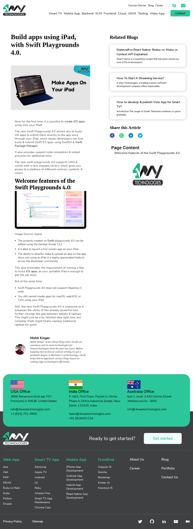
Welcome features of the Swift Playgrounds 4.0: (147, 153)
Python (7, 498)
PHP (6, 477)
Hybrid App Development (74, 486)
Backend (88, 13)
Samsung (40, 467)
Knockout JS (105, 488)
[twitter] (140, 135)
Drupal (7, 504)
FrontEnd (106, 459)
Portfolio (168, 468)
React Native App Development (77, 496)
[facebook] (112, 135)
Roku (38, 488)
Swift (50, 240)
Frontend (110, 13)
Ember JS (104, 482)
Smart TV (55, 13)
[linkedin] (130, 135)
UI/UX (132, 13)
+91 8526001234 (81, 418)
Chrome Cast (43, 507)
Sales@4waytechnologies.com (90, 414)
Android (40, 477)
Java (5, 467)
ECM (98, 13)
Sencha (102, 472)
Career (159, 5)
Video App (157, 13)
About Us (137, 459)
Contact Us (169, 477)
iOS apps (31, 271)
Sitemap (37, 521)
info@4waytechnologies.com (30, 409)
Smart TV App (47, 459)
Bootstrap (104, 477)
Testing (143, 13)
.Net (5, 472)
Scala (6, 493)
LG (36, 482)
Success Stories (137, 5)
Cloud (122, 13)
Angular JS (104, 467)
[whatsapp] (121, 135)
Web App (11, 459)
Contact (180, 13)
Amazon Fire (42, 493)
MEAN (7, 482)
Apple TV (41, 472)
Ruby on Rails (11, 488)
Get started (163, 438)
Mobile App (72, 13)
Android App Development (74, 477)
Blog (151, 5)
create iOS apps (75, 121)
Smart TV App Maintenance (43, 500)
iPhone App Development (74, 468)
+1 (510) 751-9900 (24, 414)
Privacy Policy (12, 521)
